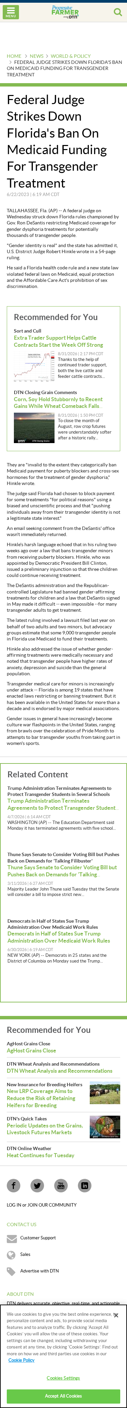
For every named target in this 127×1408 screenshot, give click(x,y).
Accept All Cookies (63, 1396)
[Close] (116, 1315)
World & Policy (71, 56)
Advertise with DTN (39, 1271)
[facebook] (13, 1185)
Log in (14, 1205)
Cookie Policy (21, 1360)
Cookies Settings (63, 1378)
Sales (25, 1254)
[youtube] (61, 1185)
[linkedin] (84, 1185)
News (36, 56)
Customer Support (38, 1238)
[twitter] (37, 1185)
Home (14, 56)
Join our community (52, 1205)
